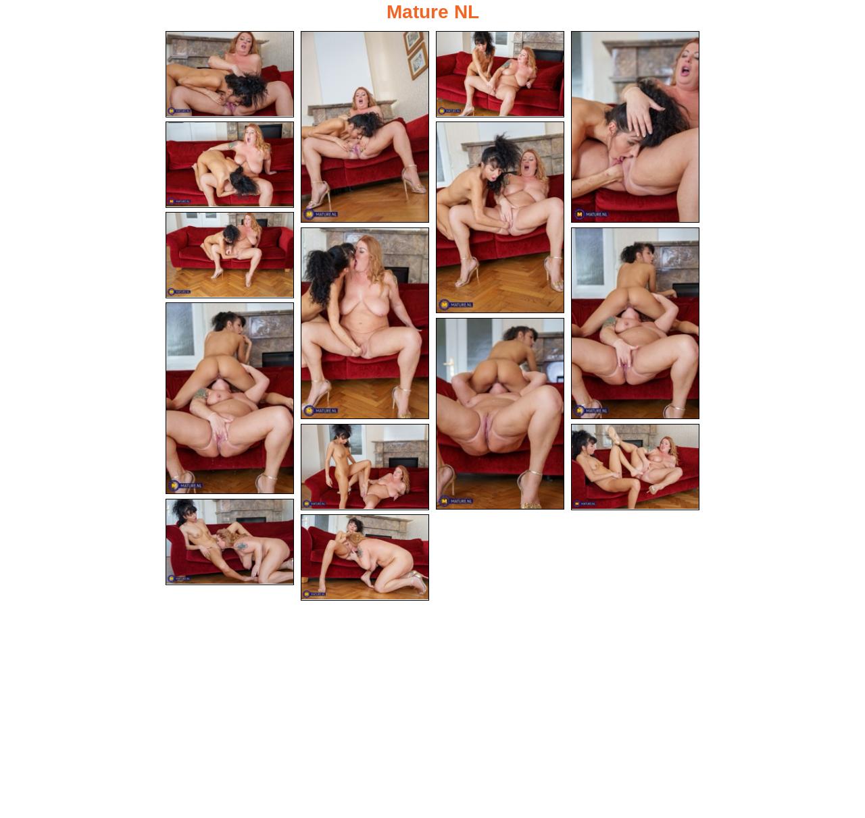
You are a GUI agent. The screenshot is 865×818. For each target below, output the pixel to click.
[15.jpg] (365, 557)
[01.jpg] (230, 74)
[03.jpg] (500, 74)
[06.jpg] (500, 217)
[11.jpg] (500, 414)
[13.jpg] (635, 467)
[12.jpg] (365, 467)
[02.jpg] (365, 127)
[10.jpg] (230, 398)
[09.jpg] (635, 323)
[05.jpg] (230, 164)
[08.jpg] (365, 323)
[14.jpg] (230, 542)
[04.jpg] (635, 127)
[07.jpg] (230, 255)
